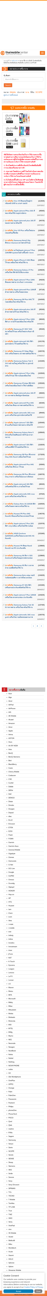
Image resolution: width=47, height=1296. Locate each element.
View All (9, 122)
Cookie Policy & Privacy (33, 1287)
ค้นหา (7, 75)
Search (8, 85)
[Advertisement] (23, 25)
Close (38, 1291)
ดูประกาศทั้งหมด (11, 95)
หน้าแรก (14, 61)
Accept (18, 1291)
